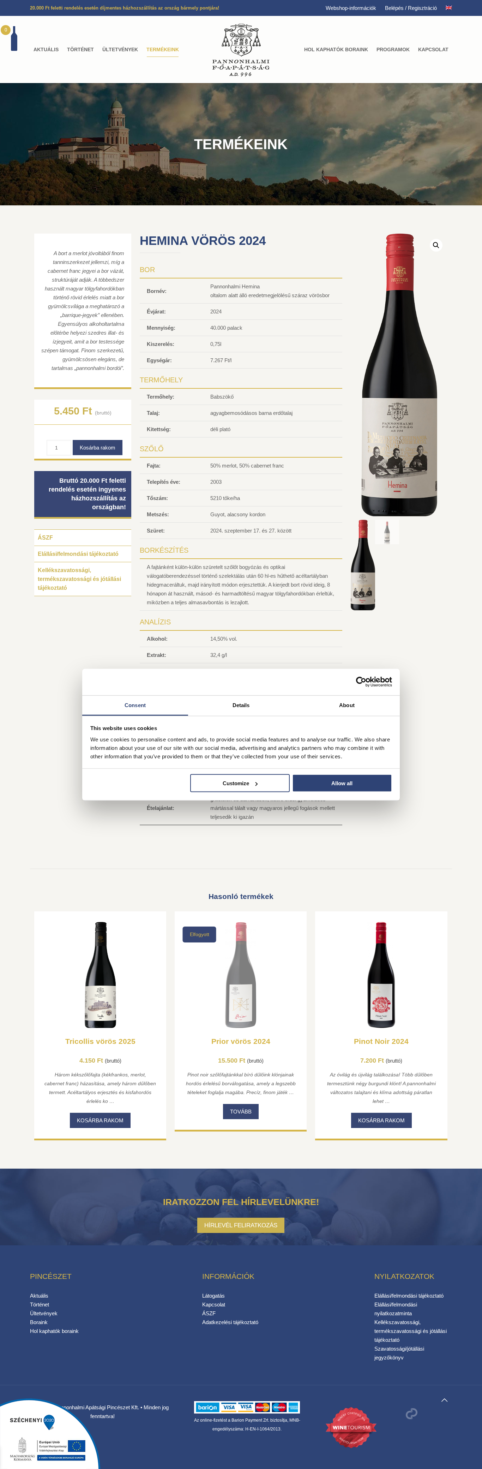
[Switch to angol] (449, 8)
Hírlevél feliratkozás (240, 1225)
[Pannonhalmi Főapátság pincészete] (241, 49)
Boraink (39, 1322)
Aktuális (39, 1296)
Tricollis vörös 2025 (100, 1041)
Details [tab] (241, 705)
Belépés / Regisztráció (411, 8)
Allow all (342, 783)
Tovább (241, 1112)
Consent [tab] (135, 705)
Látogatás (213, 1296)
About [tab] (347, 705)
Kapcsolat (213, 1304)
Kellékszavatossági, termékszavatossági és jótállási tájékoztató (79, 579)
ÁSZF (45, 538)
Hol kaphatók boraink (54, 1331)
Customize (236, 783)
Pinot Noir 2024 (381, 1041)
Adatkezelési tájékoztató (230, 1322)
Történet (39, 1304)
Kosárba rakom (97, 448)
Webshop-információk (351, 8)
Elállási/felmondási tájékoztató (78, 554)
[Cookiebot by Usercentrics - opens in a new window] (361, 682)
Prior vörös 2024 (240, 1041)
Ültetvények (44, 1313)
